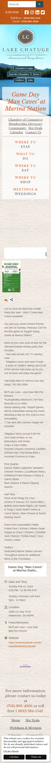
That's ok (36, 757)
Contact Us (33, 132)
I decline (14, 757)
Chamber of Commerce (25, 119)
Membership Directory (25, 124)
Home (15, 720)
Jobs (30, 80)
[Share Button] (11, 300)
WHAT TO (25, 156)
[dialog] (25, 748)
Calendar (16, 132)
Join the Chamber (19, 74)
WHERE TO (25, 144)
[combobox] (22, 4)
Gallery (19, 80)
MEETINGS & (25, 192)
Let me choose (11, 751)
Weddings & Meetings (25, 728)
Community (18, 128)
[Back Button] (6, 300)
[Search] (39, 4)
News (36, 74)
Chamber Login (24, 68)
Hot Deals (35, 128)
